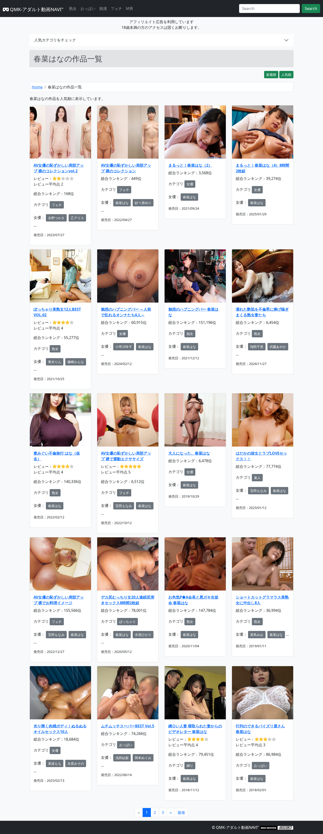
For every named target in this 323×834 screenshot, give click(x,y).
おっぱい (88, 8)
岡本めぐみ (143, 758)
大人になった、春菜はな (189, 453)
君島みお (256, 634)
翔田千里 (256, 346)
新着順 (271, 74)
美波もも (54, 763)
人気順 (286, 74)
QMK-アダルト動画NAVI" (36, 9)
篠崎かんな (75, 362)
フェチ (116, 8)
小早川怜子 (123, 346)
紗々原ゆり (143, 202)
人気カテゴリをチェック (55, 40)
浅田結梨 (122, 758)
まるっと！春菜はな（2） (190, 165)
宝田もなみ (123, 506)
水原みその (75, 763)
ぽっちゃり (127, 621)
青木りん (54, 362)
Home (37, 87)
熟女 (73, 8)
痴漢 (103, 8)
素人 (257, 477)
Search (311, 8)
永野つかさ (56, 218)
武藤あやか (278, 346)
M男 (129, 8)
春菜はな (122, 202)
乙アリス (77, 218)
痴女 (190, 333)
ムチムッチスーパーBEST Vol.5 (127, 726)
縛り (190, 765)
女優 (190, 184)
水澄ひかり (143, 634)
